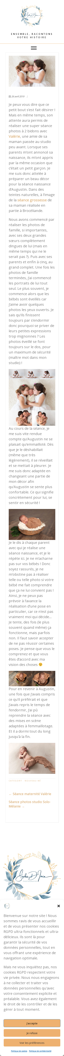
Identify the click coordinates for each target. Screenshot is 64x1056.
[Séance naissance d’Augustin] (32, 71)
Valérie (14, 136)
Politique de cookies (19, 1051)
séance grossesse (32, 200)
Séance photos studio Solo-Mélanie (29, 804)
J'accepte (32, 1023)
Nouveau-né (33, 780)
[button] (58, 906)
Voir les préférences (32, 1043)
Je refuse (32, 1033)
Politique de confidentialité (40, 1051)
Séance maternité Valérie (30, 794)
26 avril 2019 (18, 96)
